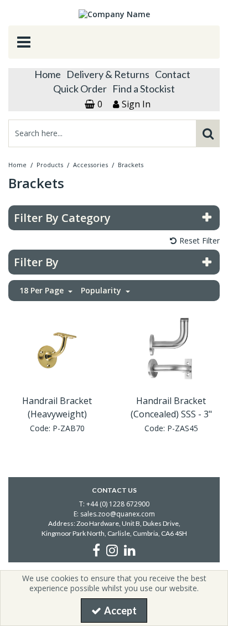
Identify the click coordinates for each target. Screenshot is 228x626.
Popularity (102, 291)
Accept (120, 610)
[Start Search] (208, 133)
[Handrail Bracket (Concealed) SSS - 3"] (171, 349)
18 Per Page (42, 291)
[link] (96, 549)
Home (47, 74)
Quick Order (80, 88)
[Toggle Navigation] (114, 42)
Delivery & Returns (107, 74)
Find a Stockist (143, 88)
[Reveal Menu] (114, 42)
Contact (172, 74)
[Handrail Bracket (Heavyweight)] (57, 349)
